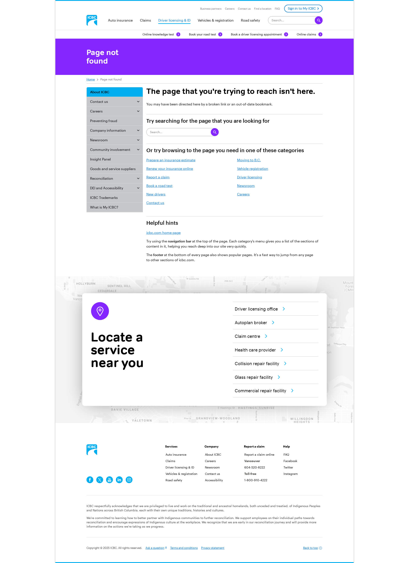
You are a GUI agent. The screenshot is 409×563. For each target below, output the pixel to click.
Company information (108, 130)
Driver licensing (249, 177)
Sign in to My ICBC (302, 8)
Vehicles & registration (216, 20)
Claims (145, 20)
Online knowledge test (158, 34)
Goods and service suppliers (113, 169)
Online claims (306, 34)
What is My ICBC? (104, 207)
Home (90, 79)
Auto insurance (120, 20)
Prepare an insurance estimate (170, 160)
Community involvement (110, 149)
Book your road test (202, 34)
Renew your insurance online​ (169, 168)
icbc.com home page (163, 232)
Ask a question (154, 548)
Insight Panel (100, 159)
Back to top (310, 548)
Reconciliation (101, 178)
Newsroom (99, 140)
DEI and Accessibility (106, 188)
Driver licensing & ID (174, 20)
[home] (91, 449)
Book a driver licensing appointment (256, 34)
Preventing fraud (103, 121)
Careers (96, 111)
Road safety (250, 20)
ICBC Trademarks (104, 197)
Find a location (262, 8)
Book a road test (159, 186)
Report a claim (158, 177)
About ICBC (99, 92)
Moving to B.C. (249, 160)
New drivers (156, 194)
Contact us (99, 101)
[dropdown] (138, 101)
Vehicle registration (252, 168)
